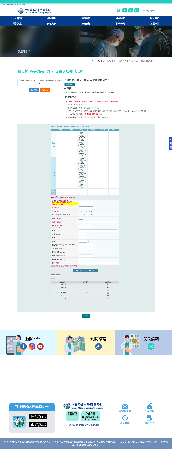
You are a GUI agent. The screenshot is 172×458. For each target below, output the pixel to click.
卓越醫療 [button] (120, 18)
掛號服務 (111, 61)
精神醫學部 (69, 84)
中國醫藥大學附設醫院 (83, 406)
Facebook (23, 346)
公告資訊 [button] (86, 23)
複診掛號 (33, 90)
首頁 (92, 61)
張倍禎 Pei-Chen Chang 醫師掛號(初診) (136, 61)
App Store (38, 426)
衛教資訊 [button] (51, 23)
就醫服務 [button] (51, 18)
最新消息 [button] (17, 23)
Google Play (38, 418)
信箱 (151, 346)
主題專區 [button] (154, 23)
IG (32, 346)
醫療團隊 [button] (86, 18)
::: (2, 2)
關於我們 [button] (154, 18)
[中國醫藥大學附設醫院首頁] (34, 11)
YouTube (40, 346)
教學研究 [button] (120, 23)
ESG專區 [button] (17, 18)
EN (136, 10)
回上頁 (86, 316)
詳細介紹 (45, 90)
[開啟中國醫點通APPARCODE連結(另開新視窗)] (19, 422)
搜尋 (118, 10)
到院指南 (98, 346)
